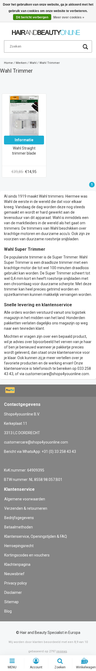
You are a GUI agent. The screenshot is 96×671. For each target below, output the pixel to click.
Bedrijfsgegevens (19, 518)
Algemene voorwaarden (24, 499)
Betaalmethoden (18, 527)
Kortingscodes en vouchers (27, 555)
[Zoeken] (85, 47)
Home (8, 63)
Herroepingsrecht (19, 546)
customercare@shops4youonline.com (57, 374)
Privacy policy (15, 583)
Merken (21, 63)
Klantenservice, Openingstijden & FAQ (35, 536)
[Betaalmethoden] (10, 390)
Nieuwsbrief (14, 574)
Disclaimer (13, 592)
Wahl (33, 63)
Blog (8, 611)
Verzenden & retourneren (25, 508)
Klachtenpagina (17, 564)
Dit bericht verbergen (32, 17)
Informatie (24, 140)
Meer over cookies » (68, 17)
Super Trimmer (65, 257)
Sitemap (11, 602)
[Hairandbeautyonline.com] (46, 30)
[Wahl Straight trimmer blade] (24, 115)
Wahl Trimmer (49, 63)
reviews (61, 651)
